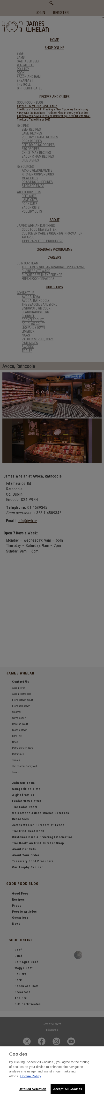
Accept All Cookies (67, 1089)
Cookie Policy (30, 1076)
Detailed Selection (32, 1089)
